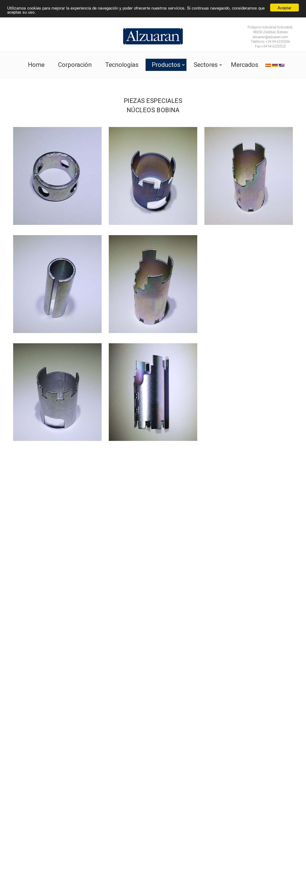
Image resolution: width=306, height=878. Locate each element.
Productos (166, 64)
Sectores (206, 64)
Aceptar (284, 8)
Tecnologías (121, 64)
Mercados (244, 64)
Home (36, 64)
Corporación (75, 64)
